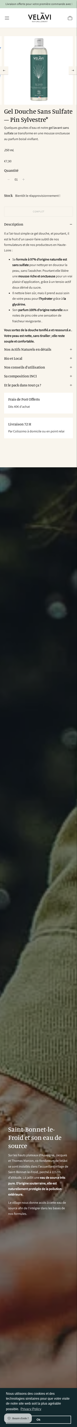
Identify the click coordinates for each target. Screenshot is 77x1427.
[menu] (7, 18)
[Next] (73, 70)
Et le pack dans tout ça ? (22, 385)
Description (13, 224)
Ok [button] (38, 1419)
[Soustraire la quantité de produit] (23, 179)
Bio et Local (13, 358)
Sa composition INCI (20, 376)
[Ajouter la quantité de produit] (8, 179)
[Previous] (4, 70)
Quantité (11, 170)
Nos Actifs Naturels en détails (27, 349)
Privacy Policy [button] (31, 1409)
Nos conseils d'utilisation (24, 367)
